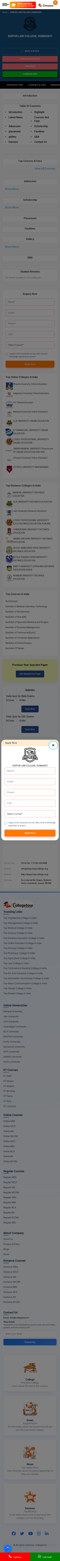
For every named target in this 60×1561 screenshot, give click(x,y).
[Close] (53, 745)
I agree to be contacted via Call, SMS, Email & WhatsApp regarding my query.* (31, 824)
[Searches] (55, 2)
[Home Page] (46, 5)
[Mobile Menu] (5, 4)
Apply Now (30, 833)
